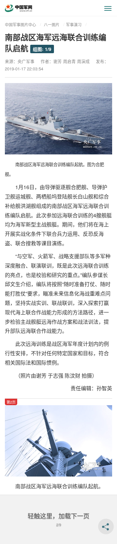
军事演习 (74, 24)
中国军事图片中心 (20, 24)
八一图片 (51, 24)
